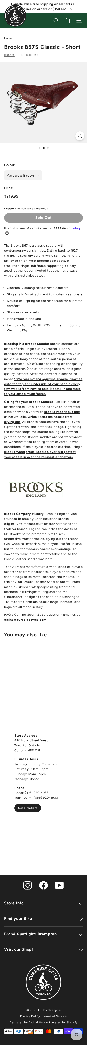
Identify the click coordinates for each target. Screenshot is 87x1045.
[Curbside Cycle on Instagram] (27, 885)
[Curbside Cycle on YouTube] (59, 885)
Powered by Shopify (63, 1022)
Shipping (10, 208)
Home (8, 38)
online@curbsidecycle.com (25, 619)
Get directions (27, 808)
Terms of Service (55, 1016)
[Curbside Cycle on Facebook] (43, 885)
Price (8, 188)
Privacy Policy (30, 1016)
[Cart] (67, 20)
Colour (9, 165)
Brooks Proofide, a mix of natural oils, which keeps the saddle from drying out (42, 417)
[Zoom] (79, 135)
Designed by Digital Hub (27, 1022)
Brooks (9, 55)
